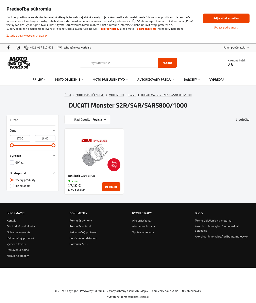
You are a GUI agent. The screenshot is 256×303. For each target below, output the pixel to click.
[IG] (17, 47)
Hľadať (167, 63)
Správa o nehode (143, 232)
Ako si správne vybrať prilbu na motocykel (221, 236)
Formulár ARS (78, 244)
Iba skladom (22, 186)
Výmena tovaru (16, 244)
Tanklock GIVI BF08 (81, 175)
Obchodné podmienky (21, 226)
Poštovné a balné (18, 249)
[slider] (12, 145)
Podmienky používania (164, 291)
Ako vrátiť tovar (142, 220)
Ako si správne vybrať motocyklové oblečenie (217, 228)
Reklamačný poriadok (20, 238)
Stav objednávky (191, 291)
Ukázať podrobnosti (226, 27)
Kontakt (11, 220)
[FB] (9, 47)
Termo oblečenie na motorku (213, 220)
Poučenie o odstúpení (83, 238)
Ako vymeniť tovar (143, 226)
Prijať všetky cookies (226, 18)
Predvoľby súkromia (92, 291)
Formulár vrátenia (80, 226)
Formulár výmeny (80, 220)
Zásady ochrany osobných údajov (127, 291)
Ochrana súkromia (18, 232)
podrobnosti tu (110, 29)
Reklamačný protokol (82, 232)
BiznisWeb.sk (141, 297)
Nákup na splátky (18, 255)
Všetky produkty (25, 180)
